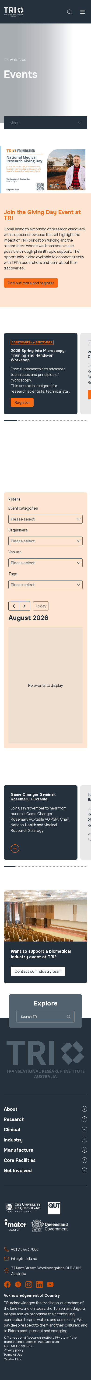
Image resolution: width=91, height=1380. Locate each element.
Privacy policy (14, 1350)
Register (22, 402)
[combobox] (11, 519)
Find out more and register (30, 282)
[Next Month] (24, 605)
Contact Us (12, 1359)
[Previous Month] (13, 605)
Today (40, 606)
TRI (6, 60)
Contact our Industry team (38, 971)
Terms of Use (13, 1354)
